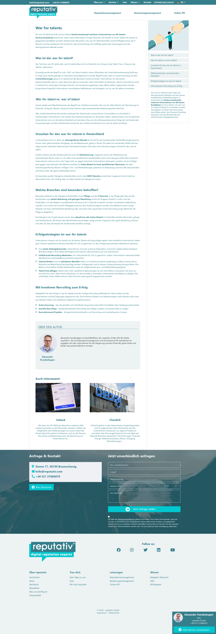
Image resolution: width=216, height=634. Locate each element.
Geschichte (34, 577)
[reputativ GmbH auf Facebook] (119, 549)
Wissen (134, 2)
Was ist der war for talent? (162, 55)
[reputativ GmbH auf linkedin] (158, 549)
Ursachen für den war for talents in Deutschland (166, 66)
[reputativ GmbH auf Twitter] (146, 549)
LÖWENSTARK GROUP (164, 2)
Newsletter (34, 588)
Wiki (152, 581)
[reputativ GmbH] (54, 12)
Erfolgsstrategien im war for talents (166, 81)
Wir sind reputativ (78, 584)
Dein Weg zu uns (78, 577)
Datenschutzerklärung (126, 519)
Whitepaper (155, 584)
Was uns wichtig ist (38, 591)
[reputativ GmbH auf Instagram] (132, 549)
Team (31, 581)
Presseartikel (35, 595)
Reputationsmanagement (107, 12)
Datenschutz (114, 612)
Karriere (112, 2)
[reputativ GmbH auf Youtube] (172, 549)
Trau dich (75, 572)
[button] (104, 2)
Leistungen (116, 572)
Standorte (33, 584)
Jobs (124, 2)
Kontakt (147, 2)
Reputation (101, 249)
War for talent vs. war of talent (164, 60)
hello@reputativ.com (39, 2)
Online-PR (179, 12)
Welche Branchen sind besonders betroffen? (165, 74)
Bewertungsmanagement (147, 12)
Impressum (102, 612)
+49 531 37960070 (60, 2)
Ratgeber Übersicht (159, 577)
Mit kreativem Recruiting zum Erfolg (166, 86)
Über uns (98, 2)
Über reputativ (37, 572)
